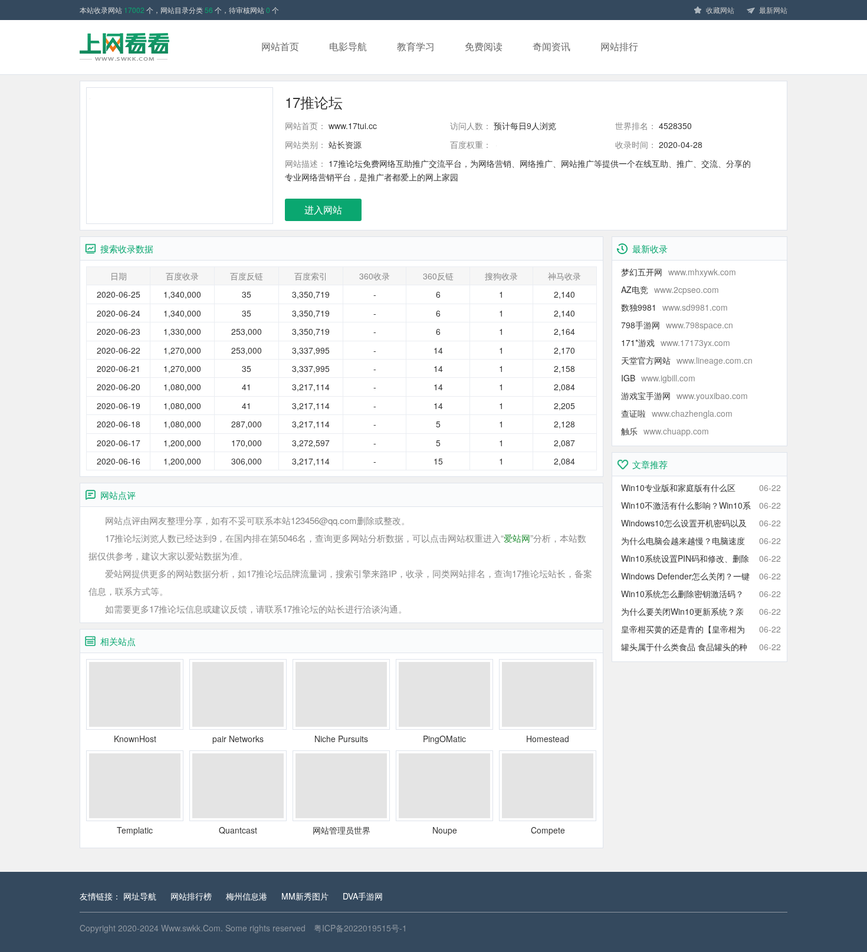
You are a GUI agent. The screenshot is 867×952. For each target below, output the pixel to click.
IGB (658, 378)
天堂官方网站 (687, 360)
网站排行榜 (191, 896)
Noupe (444, 830)
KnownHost (135, 739)
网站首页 (280, 46)
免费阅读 (484, 46)
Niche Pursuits (341, 739)
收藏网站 (720, 10)
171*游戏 (675, 342)
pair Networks (238, 739)
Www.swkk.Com (191, 928)
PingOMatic (444, 739)
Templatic (135, 830)
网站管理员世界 (341, 830)
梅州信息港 (246, 896)
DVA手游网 (363, 896)
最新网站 (773, 10)
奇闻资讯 (551, 46)
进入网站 (323, 209)
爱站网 (517, 538)
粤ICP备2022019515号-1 (360, 928)
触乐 (665, 431)
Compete (548, 830)
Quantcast (238, 830)
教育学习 (416, 46)
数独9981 (674, 307)
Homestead (547, 739)
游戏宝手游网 (684, 395)
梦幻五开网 (678, 272)
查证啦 (677, 413)
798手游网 (677, 325)
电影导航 (348, 46)
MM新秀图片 (305, 896)
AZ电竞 (670, 289)
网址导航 (139, 896)
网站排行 (619, 46)
